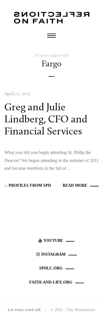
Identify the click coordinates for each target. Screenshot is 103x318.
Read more (75, 185)
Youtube (53, 240)
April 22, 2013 (17, 93)
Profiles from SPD (30, 185)
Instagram (53, 254)
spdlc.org (51, 268)
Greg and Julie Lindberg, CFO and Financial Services (45, 119)
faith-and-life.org (50, 282)
